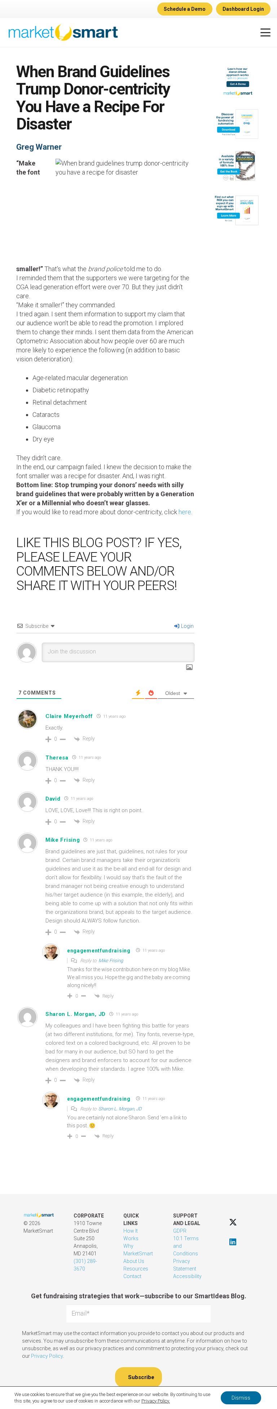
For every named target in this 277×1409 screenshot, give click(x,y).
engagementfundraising (99, 951)
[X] (233, 1222)
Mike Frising (110, 960)
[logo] (62, 32)
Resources (135, 1269)
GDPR (179, 1231)
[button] (265, 32)
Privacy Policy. (155, 1401)
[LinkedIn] (233, 1242)
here (185, 512)
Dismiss (241, 1398)
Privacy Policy (47, 1356)
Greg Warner (39, 146)
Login (187, 626)
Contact (132, 1276)
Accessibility (187, 1276)
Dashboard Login (243, 9)
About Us (133, 1261)
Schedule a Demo (185, 9)
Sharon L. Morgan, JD (75, 1014)
